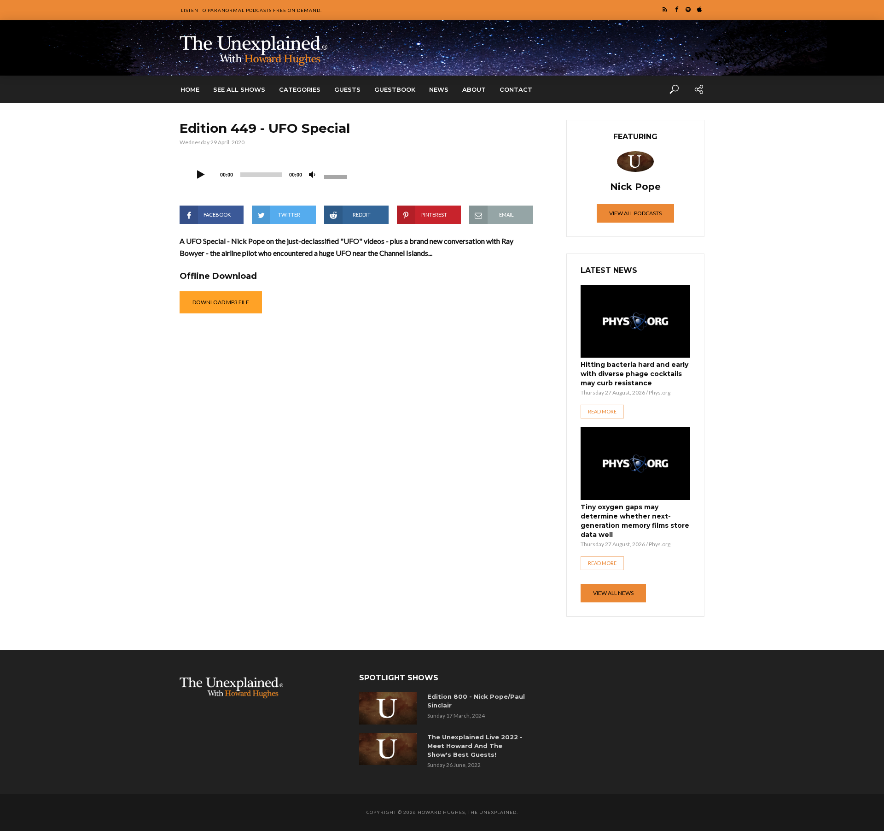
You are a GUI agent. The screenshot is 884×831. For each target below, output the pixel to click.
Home (189, 89)
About (474, 89)
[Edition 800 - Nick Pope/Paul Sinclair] (389, 708)
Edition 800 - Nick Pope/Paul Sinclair (476, 701)
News (438, 89)
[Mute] (312, 175)
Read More (602, 411)
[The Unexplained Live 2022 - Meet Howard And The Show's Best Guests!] (389, 749)
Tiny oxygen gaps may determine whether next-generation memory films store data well (635, 521)
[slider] (337, 176)
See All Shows (239, 89)
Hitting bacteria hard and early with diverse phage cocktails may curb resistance (634, 373)
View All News (613, 592)
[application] (272, 173)
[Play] (200, 175)
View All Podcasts (635, 213)
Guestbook (394, 89)
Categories (299, 89)
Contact (516, 89)
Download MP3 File (220, 302)
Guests (347, 89)
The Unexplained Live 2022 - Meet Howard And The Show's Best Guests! (475, 745)
